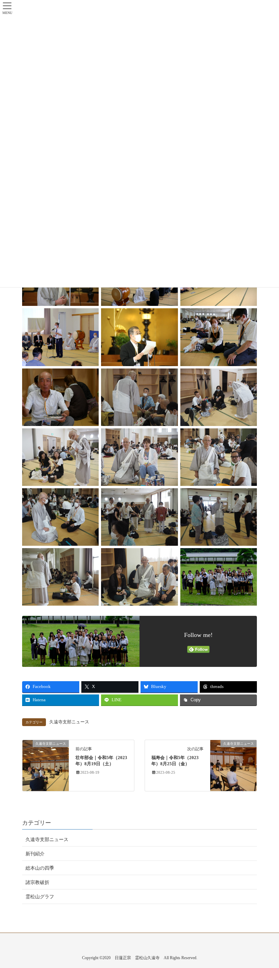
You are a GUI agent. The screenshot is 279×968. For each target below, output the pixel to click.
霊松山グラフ (40, 896)
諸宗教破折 (37, 882)
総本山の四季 (40, 868)
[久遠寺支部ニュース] (45, 765)
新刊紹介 (35, 853)
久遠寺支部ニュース (69, 722)
